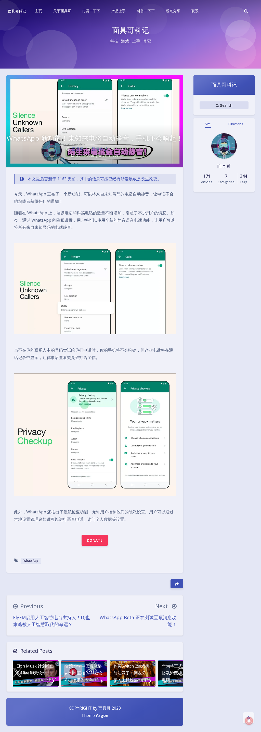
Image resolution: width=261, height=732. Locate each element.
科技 (104, 149)
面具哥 (77, 149)
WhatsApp (30, 560)
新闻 (95, 149)
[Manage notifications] (249, 721)
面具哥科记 (17, 11)
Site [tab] (208, 124)
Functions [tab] (235, 124)
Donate (94, 540)
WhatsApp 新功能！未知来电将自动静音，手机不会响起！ (95, 138)
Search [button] (225, 105)
